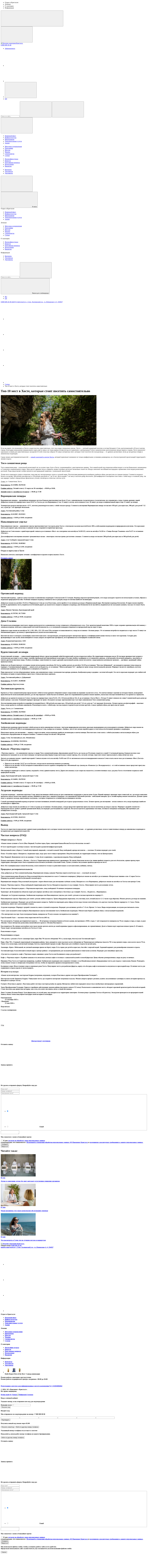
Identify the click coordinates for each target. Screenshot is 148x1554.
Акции (7, 143)
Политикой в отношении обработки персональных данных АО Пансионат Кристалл (57, 1142)
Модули (7, 150)
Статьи (7, 155)
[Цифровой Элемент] (25, 1394)
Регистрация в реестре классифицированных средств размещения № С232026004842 (31, 1386)
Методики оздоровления (13, 146)
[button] (20, 65)
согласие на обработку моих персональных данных (26, 1140)
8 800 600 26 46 (6, 45)
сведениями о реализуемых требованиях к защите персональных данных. (116, 1142)
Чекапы (7, 152)
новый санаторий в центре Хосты (42, 457)
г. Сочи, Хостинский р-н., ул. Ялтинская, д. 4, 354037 (44, 302)
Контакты (8, 169)
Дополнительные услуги (13, 141)
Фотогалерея (9, 164)
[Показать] (32, 18)
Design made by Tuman (9, 1394)
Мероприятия (9, 139)
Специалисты (9, 154)
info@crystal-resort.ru (19, 302)
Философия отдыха (11, 159)
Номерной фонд (10, 136)
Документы (9, 173)
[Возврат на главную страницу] (12, 43)
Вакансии (8, 166)
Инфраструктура (10, 138)
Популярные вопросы (12, 162)
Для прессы (9, 171)
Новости (8, 161)
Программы (9, 148)
